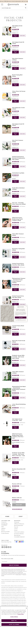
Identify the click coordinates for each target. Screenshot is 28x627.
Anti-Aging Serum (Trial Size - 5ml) (17, 419)
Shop (21, 516)
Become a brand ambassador (14, 1)
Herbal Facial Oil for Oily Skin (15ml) (18, 296)
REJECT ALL (14, 620)
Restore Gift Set (17, 484)
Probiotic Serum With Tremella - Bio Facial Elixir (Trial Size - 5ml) (18, 454)
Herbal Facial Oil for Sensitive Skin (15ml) (18, 264)
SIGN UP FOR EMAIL (14, 565)
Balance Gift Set (17, 497)
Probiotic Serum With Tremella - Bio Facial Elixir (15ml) (18, 357)
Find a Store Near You (6, 542)
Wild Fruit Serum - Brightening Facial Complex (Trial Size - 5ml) (18, 436)
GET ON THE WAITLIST (17, 509)
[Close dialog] (26, 306)
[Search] (25, 7)
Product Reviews (5, 533)
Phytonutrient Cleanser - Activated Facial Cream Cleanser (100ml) (18, 280)
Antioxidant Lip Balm (18, 173)
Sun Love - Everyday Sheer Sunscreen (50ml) (19, 203)
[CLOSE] (26, 608)
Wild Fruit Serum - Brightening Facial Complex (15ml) (17, 219)
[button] (4, 31)
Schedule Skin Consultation (4, 524)
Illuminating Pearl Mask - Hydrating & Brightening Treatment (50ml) (19, 388)
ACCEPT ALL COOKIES (14, 624)
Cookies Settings (14, 616)
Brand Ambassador (18, 525)
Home (7, 516)
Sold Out (19, 504)
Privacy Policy (18, 574)
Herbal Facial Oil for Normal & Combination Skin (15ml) (18, 158)
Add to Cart (15, 36)
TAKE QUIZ (21, 317)
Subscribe (22, 35)
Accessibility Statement (19, 536)
